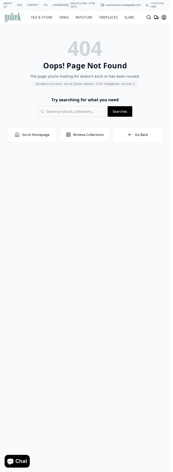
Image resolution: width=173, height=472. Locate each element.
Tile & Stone (42, 17)
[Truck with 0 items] (156, 17)
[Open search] (149, 17)
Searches (120, 111)
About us (7, 5)
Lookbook (59, 5)
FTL (46, 5)
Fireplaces (108, 17)
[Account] (164, 17)
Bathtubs (84, 17)
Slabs (129, 17)
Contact (33, 5)
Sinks (64, 17)
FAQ (19, 5)
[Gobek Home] (12, 17)
